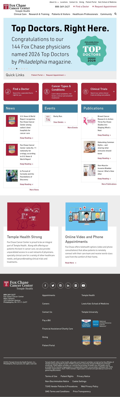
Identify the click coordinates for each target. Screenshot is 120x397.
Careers (45, 304)
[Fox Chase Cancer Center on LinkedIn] (68, 285)
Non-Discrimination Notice (57, 382)
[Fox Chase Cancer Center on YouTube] (83, 285)
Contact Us (47, 312)
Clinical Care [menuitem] (20, 14)
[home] (17, 12)
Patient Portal (37, 75)
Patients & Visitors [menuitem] (61, 14)
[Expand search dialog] (115, 14)
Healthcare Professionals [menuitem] (85, 14)
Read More (69, 263)
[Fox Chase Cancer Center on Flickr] (76, 285)
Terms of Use (51, 376)
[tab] (9, 68)
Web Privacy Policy (89, 387)
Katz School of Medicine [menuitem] (107, 2)
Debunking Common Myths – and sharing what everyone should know (106, 148)
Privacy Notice (83, 376)
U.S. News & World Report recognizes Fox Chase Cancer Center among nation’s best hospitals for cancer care (27, 124)
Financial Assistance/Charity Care (57, 329)
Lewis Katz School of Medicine (95, 304)
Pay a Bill (46, 321)
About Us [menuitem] (53, 2)
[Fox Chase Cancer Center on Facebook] (45, 285)
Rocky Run (57, 116)
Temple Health (88, 295)
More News (34, 190)
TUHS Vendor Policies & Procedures (61, 387)
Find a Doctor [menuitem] (82, 7)
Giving (45, 337)
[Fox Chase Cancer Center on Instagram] (60, 285)
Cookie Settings (79, 382)
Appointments (48, 295)
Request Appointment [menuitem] (105, 7)
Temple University (90, 312)
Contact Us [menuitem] (73, 2)
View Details (58, 122)
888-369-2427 (9, 295)
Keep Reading (25, 138)
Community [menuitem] (106, 14)
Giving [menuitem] (81, 2)
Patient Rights (67, 376)
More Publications (109, 184)
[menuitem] (115, 15)
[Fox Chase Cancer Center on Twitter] (53, 285)
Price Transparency (82, 392)
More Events (73, 128)
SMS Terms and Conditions (57, 392)
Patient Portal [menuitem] (91, 2)
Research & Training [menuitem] (39, 14)
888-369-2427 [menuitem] (62, 7)
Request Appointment (55, 75)
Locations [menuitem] (64, 2)
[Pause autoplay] (27, 68)
